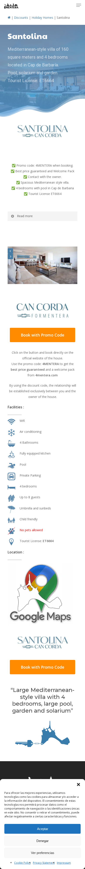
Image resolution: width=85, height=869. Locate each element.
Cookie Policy (22, 863)
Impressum (64, 863)
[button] (78, 784)
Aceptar (42, 829)
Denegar (42, 841)
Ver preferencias (42, 853)
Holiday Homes (42, 17)
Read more (25, 216)
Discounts (21, 17)
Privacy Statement (44, 863)
